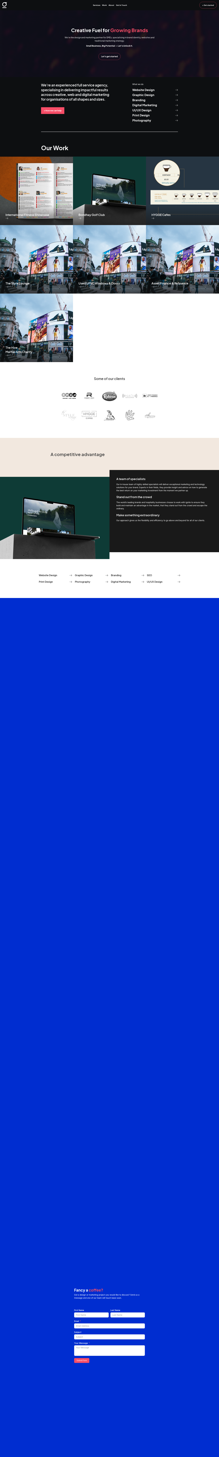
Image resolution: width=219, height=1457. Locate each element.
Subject (77, 1332)
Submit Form (82, 1360)
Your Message (81, 1343)
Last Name (115, 1310)
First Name (79, 1310)
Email (76, 1321)
